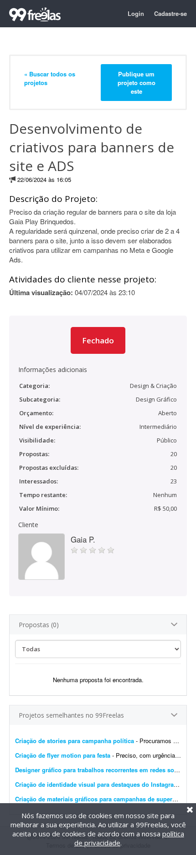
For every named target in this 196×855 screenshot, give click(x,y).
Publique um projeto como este (136, 83)
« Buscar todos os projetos (49, 78)
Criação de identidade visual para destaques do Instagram (97, 784)
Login (136, 13)
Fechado (98, 340)
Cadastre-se (170, 13)
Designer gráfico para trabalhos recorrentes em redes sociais (101, 769)
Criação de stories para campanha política (74, 740)
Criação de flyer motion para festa (62, 755)
